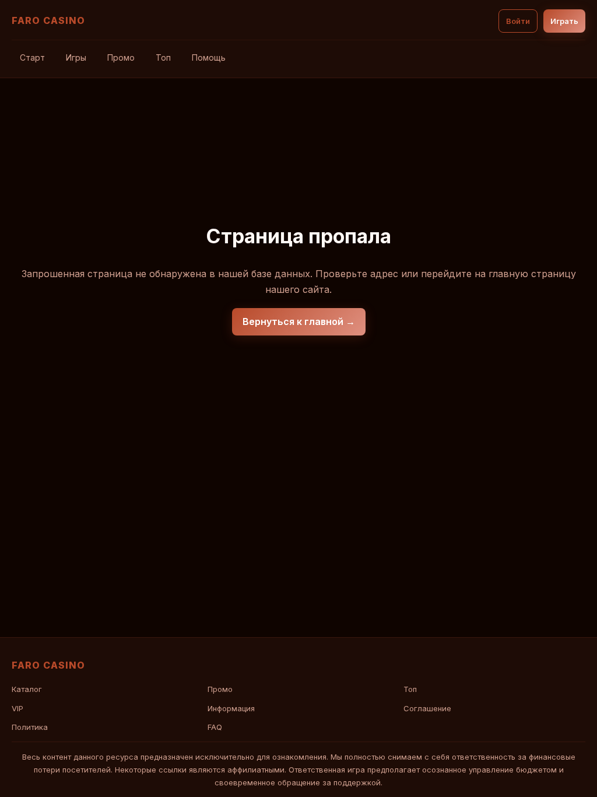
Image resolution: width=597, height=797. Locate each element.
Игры (76, 57)
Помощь (209, 57)
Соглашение (427, 708)
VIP (17, 708)
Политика (30, 727)
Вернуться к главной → (299, 321)
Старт (32, 57)
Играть (564, 21)
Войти (518, 21)
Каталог (27, 689)
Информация (231, 708)
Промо (121, 57)
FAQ (215, 727)
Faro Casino (48, 20)
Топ (163, 57)
